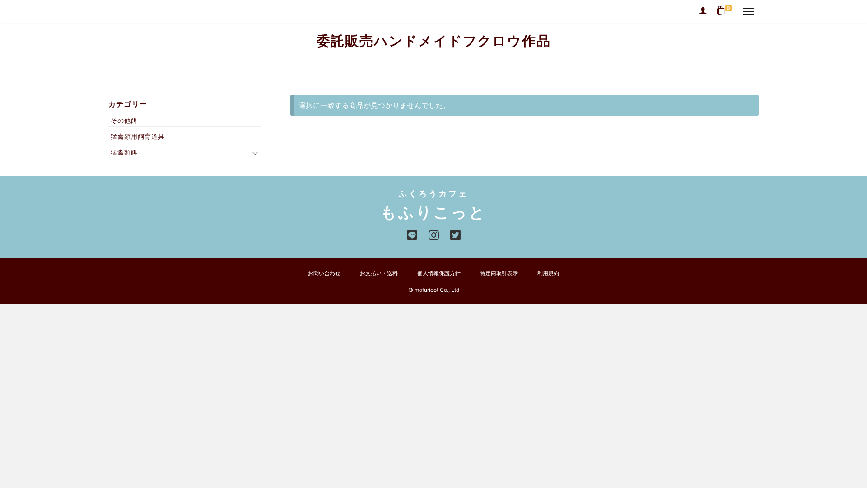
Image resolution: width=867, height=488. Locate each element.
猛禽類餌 (124, 152)
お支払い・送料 (379, 273)
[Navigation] (749, 11)
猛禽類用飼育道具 (138, 136)
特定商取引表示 (499, 273)
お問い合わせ (324, 273)
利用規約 (548, 273)
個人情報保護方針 (439, 273)
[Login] (703, 11)
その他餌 (124, 120)
